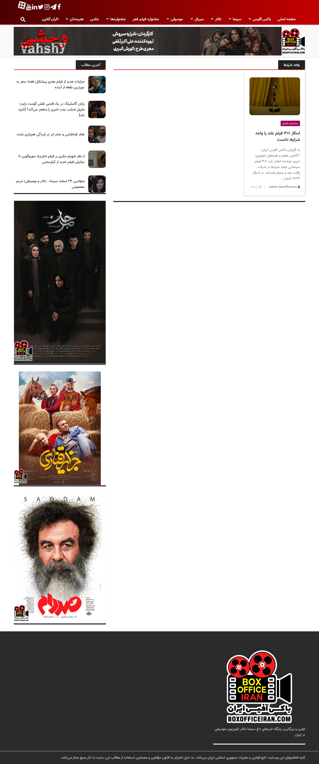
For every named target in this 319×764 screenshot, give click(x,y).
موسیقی (177, 19)
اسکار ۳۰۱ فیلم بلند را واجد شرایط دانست (277, 136)
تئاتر (218, 19)
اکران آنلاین (50, 19)
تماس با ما (297, 740)
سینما (237, 19)
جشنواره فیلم (290, 123)
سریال (199, 19)
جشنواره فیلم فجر (146, 19)
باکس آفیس (262, 19)
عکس (94, 19)
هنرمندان (76, 19)
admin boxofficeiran (283, 187)
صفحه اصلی (287, 19)
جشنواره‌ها (118, 19)
